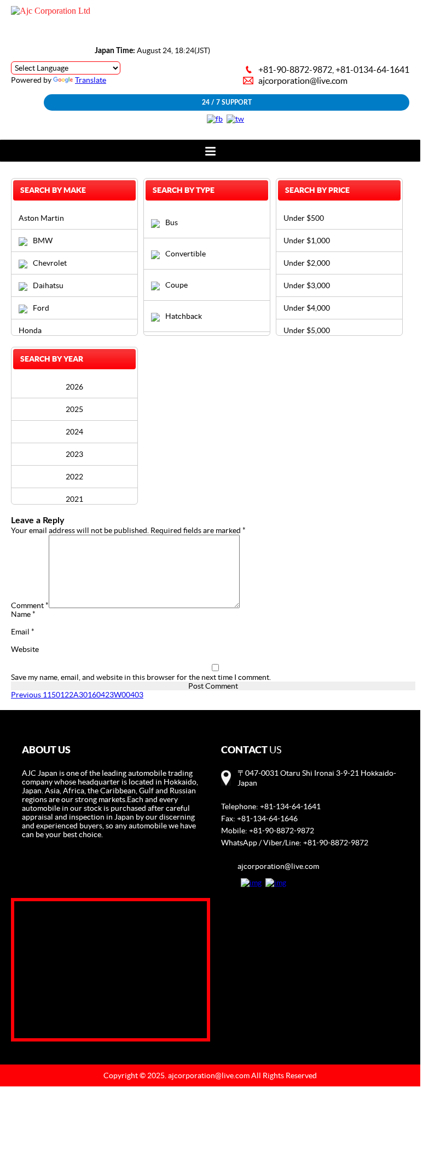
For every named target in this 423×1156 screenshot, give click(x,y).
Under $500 (303, 218)
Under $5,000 (306, 330)
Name (23, 614)
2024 (74, 431)
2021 (74, 499)
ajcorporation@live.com (302, 80)
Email (22, 631)
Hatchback (183, 316)
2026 (74, 386)
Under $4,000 (306, 308)
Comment (30, 605)
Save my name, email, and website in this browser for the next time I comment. (141, 677)
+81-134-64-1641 (290, 806)
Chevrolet (50, 263)
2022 (74, 476)
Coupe (176, 285)
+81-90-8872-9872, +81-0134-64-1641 (333, 70)
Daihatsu (48, 285)
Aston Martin (41, 218)
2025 (74, 409)
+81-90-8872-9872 (281, 830)
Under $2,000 (306, 263)
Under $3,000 (306, 285)
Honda (30, 330)
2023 (74, 454)
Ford (41, 308)
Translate (90, 80)
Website (25, 649)
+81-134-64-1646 (267, 818)
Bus (171, 222)
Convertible (185, 253)
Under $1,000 (306, 240)
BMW (43, 240)
